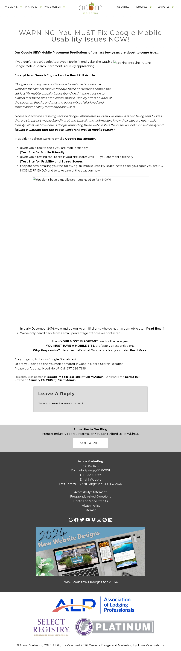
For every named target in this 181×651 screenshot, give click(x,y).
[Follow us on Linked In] (110, 520)
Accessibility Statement (90, 492)
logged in (57, 403)
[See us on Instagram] (99, 520)
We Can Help (123, 7)
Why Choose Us (52, 7)
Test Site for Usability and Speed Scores (52, 161)
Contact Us (163, 7)
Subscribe (90, 443)
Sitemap (90, 510)
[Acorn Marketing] (90, 21)
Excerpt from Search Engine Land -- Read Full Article (54, 75)
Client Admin (94, 376)
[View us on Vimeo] (93, 520)
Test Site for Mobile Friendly (43, 152)
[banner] (90, 617)
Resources (141, 7)
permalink (132, 376)
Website (95, 479)
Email (83, 479)
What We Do (31, 7)
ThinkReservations (151, 645)
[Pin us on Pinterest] (105, 520)
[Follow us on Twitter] (82, 520)
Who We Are (11, 7)
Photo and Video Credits (90, 501)
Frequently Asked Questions (90, 496)
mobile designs (70, 376)
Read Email (154, 328)
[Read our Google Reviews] (71, 520)
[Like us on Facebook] (76, 520)
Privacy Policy (90, 505)
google (52, 376)
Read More (138, 350)
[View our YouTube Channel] (88, 520)
